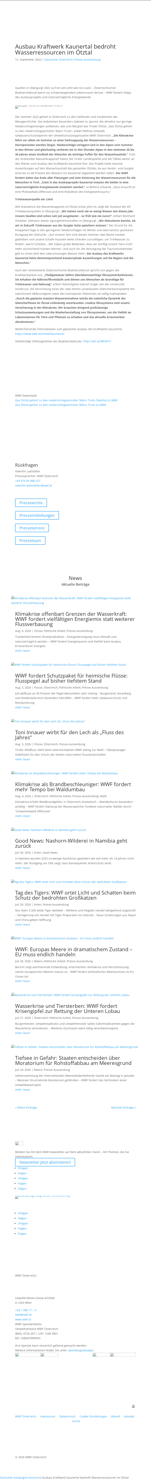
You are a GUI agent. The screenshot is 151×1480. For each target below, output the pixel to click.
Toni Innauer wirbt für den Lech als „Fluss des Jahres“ (69, 735)
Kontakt (129, 1416)
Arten (37, 852)
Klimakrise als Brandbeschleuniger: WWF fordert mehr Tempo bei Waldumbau (73, 787)
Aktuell (115, 1416)
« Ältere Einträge (26, 1107)
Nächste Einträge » (123, 1107)
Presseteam (30, 540)
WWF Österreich (26, 1416)
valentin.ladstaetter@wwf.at (33, 485)
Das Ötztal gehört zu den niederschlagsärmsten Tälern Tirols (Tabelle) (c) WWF (66, 400)
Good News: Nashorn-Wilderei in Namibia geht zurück (71, 843)
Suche (76, 1421)
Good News (50, 852)
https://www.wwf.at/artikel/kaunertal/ (39, 334)
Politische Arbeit (54, 631)
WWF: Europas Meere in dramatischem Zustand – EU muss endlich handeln (73, 952)
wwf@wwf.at (23, 1315)
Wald (103, 796)
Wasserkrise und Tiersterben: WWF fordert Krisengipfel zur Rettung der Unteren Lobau (67, 1008)
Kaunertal (51, 59)
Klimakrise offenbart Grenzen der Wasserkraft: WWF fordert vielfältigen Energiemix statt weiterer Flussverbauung (75, 619)
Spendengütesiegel (80, 1350)
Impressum (47, 1416)
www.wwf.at (23, 1319)
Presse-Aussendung (87, 59)
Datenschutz (67, 1416)
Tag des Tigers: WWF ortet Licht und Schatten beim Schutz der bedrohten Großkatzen (75, 895)
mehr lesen (22, 651)
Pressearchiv (31, 502)
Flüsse (38, 631)
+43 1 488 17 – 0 (25, 1310)
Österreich (66, 59)
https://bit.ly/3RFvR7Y (97, 341)
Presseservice (31, 528)
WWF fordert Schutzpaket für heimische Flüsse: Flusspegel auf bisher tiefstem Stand (71, 678)
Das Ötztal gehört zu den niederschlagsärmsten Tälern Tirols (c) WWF (60, 405)
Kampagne (20, 1477)
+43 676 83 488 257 (27, 481)
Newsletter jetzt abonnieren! (45, 1162)
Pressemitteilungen (37, 515)
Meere (38, 961)
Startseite (6, 1477)
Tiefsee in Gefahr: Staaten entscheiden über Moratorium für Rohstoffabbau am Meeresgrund (73, 1060)
